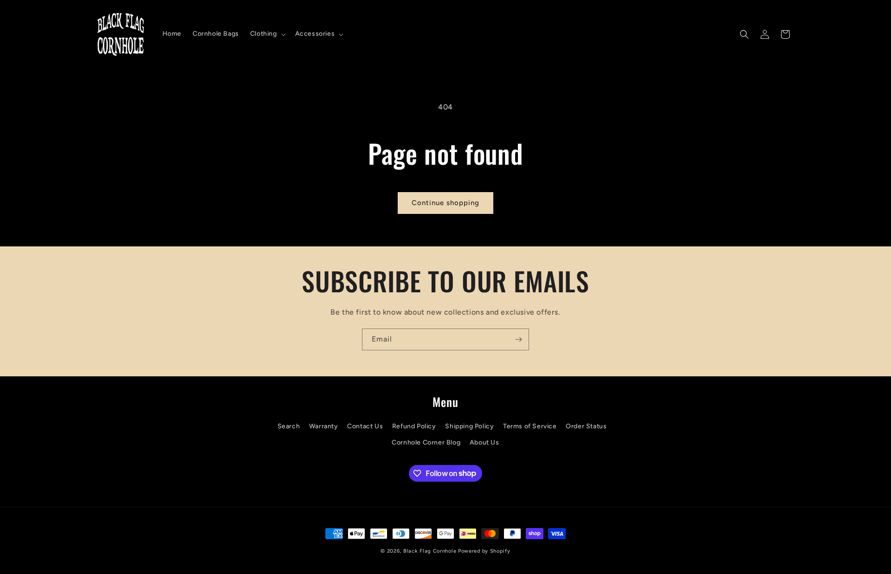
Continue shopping (445, 203)
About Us (484, 442)
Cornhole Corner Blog (426, 442)
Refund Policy (414, 426)
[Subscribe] (518, 339)
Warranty (323, 426)
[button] (267, 34)
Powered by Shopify (484, 551)
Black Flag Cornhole (429, 551)
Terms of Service (530, 426)
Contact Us (365, 426)
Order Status (586, 426)
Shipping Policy (469, 426)
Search (289, 426)
